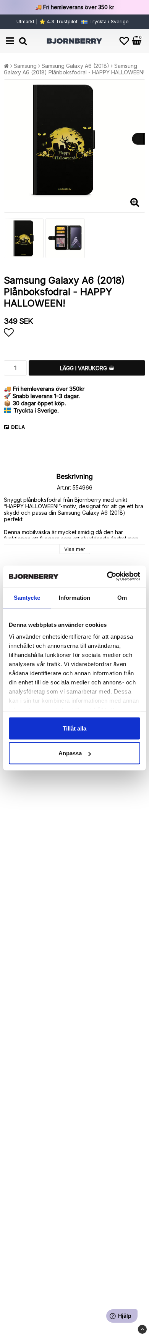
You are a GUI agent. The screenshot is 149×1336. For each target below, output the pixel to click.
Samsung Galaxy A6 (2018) (75, 66)
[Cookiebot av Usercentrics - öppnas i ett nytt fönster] (107, 576)
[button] (124, 41)
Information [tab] (74, 597)
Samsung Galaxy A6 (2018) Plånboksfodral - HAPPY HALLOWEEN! (74, 69)
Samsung (25, 66)
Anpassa (70, 753)
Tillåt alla (74, 728)
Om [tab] (122, 597)
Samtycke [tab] (27, 597)
